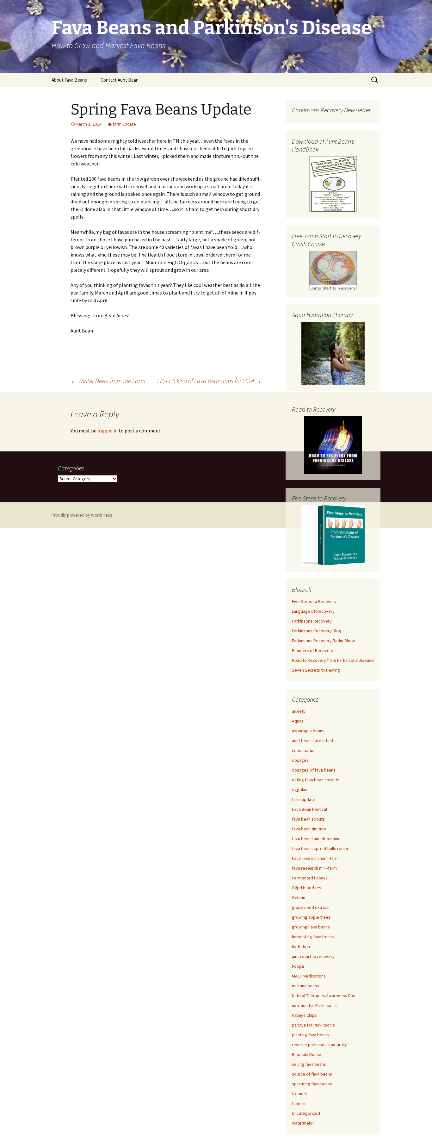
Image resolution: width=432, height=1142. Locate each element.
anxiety (298, 711)
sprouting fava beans (312, 1084)
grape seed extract (310, 907)
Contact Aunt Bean (120, 80)
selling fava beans (309, 1064)
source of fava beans (312, 1074)
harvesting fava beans (313, 937)
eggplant (300, 789)
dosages (300, 760)
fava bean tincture (309, 829)
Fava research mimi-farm (315, 858)
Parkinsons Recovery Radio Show (323, 640)
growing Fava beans (311, 927)
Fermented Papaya (310, 878)
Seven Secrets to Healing (316, 670)
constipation (304, 750)
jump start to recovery (313, 956)
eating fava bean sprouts (315, 780)
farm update (124, 124)
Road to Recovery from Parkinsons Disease (333, 660)
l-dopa (298, 966)
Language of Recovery (313, 611)
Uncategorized (306, 1113)
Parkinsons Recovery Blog (316, 631)
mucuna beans (305, 986)
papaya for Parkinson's (313, 1025)
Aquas (298, 721)
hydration (301, 946)
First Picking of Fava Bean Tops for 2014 (209, 381)
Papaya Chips (304, 1015)
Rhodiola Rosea (306, 1054)
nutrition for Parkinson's (314, 1005)
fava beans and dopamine (316, 838)
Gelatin (298, 897)
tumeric (299, 1103)
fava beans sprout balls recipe (320, 848)
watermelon (303, 1123)
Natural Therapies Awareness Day (323, 995)
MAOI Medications (309, 976)
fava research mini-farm (314, 868)
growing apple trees (311, 917)
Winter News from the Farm (108, 381)
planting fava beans (310, 1035)
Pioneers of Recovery (312, 650)
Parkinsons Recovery (312, 621)
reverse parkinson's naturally (319, 1044)
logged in (107, 430)
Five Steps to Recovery (314, 601)
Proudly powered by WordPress (82, 515)
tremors (299, 1093)
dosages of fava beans (314, 770)
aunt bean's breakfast (312, 740)
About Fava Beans (69, 80)
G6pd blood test (307, 888)
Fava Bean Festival (309, 809)
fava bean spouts (308, 819)
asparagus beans (308, 731)
